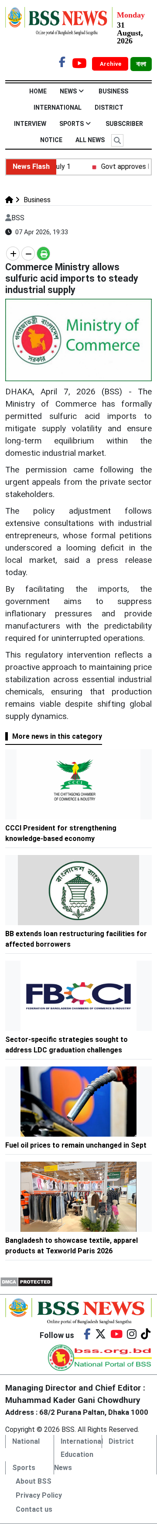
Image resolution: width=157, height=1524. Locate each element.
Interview (30, 123)
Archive (111, 64)
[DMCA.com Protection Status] (26, 1281)
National (26, 1441)
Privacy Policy (39, 1495)
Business (113, 91)
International (58, 107)
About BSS (33, 1481)
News (68, 91)
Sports (71, 123)
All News (90, 139)
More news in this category (57, 736)
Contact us (34, 1509)
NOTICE (51, 139)
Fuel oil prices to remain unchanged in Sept (76, 1145)
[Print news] (43, 254)
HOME (38, 91)
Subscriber (124, 123)
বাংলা (141, 64)
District (109, 107)
